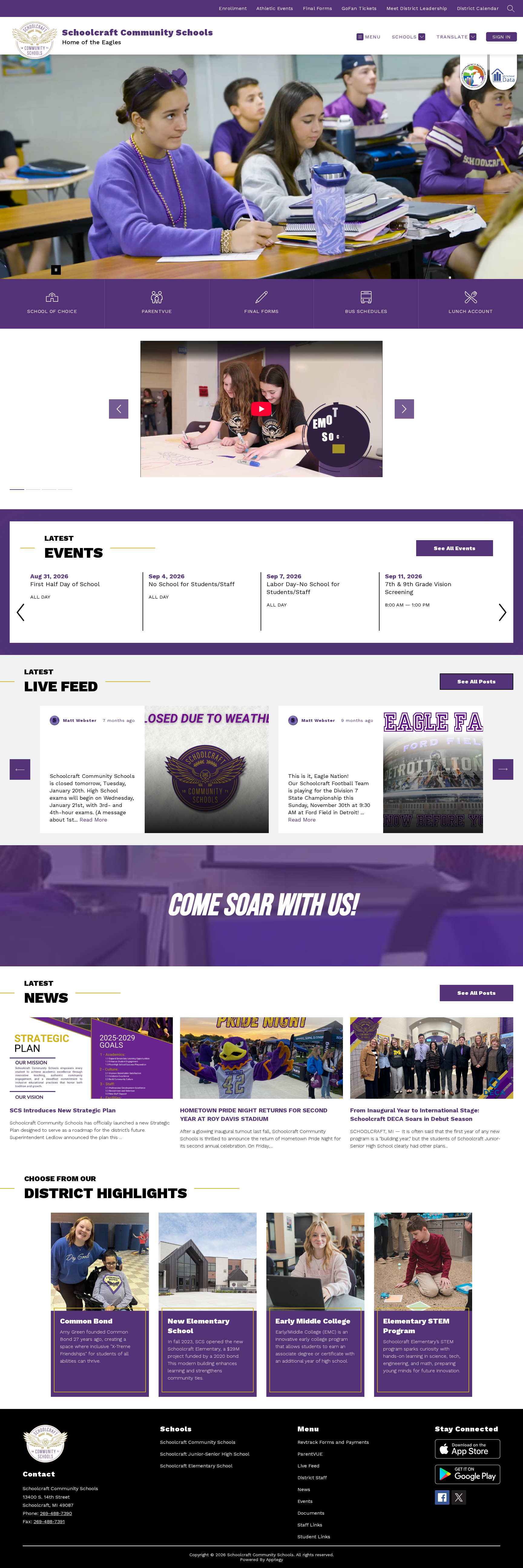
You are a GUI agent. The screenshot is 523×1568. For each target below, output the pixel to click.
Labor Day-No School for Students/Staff (303, 588)
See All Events (454, 548)
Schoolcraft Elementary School (196, 1466)
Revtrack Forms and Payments (333, 1442)
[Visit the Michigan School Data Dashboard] (503, 72)
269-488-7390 (56, 1513)
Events (305, 1501)
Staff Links (310, 1525)
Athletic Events (274, 8)
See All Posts (476, 993)
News (304, 1489)
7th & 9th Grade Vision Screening (418, 588)
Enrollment (233, 8)
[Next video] (404, 409)
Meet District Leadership (416, 8)
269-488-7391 (49, 1521)
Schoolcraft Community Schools (197, 1442)
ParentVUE (310, 1454)
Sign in (501, 37)
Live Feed (309, 1466)
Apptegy (274, 1559)
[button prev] (20, 769)
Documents (311, 1513)
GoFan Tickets (359, 8)
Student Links (314, 1537)
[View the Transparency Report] (473, 72)
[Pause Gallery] (56, 270)
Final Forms (317, 8)
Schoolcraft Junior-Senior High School (204, 1454)
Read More (93, 819)
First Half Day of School (66, 584)
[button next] (503, 769)
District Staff (312, 1477)
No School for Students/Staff (193, 584)
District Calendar (478, 8)
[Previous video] (118, 409)
